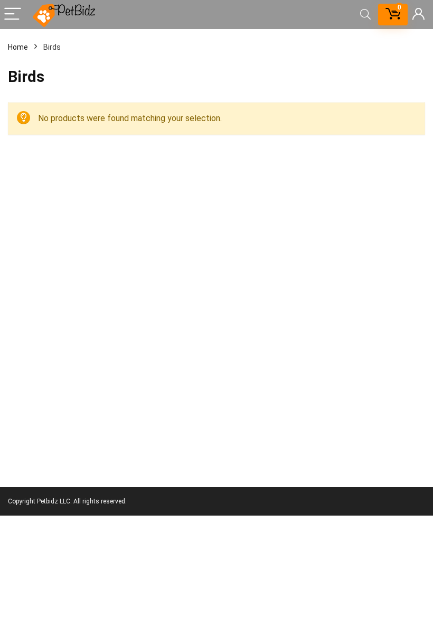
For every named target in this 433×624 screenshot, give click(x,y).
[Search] (365, 15)
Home (18, 47)
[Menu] (12, 15)
